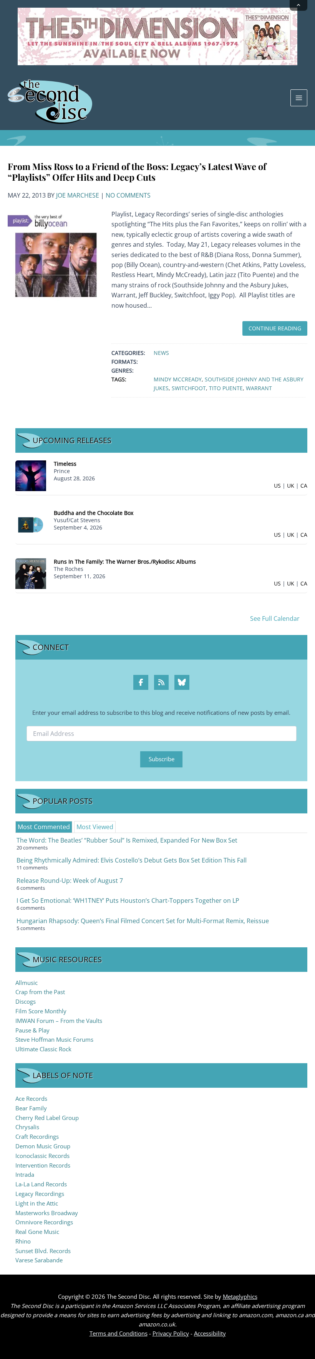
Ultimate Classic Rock (43, 1049)
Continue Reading (275, 328)
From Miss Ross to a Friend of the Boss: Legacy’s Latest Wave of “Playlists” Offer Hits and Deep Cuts (137, 171)
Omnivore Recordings (44, 1222)
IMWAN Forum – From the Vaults (58, 1020)
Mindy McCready (178, 379)
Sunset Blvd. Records (43, 1251)
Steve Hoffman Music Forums (54, 1039)
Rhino (23, 1241)
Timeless (65, 463)
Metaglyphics (240, 1296)
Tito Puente (226, 388)
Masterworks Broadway (46, 1213)
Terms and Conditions (119, 1333)
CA (303, 485)
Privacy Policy (171, 1333)
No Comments (128, 195)
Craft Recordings (37, 1136)
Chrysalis (27, 1127)
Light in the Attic (36, 1203)
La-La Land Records (41, 1184)
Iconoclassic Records (42, 1155)
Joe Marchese (77, 195)
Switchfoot (189, 388)
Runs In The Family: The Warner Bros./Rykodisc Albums (125, 561)
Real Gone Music (37, 1231)
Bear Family (31, 1108)
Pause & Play (32, 1030)
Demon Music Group (42, 1146)
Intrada (24, 1174)
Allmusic (26, 982)
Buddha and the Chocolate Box (93, 512)
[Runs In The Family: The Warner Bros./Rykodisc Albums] (30, 573)
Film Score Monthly (40, 1011)
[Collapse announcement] (298, 5)
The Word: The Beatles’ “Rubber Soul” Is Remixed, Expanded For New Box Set (127, 840)
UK (290, 485)
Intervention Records (42, 1165)
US (277, 485)
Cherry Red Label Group (47, 1118)
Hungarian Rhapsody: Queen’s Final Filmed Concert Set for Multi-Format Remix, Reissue (143, 921)
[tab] (43, 827)
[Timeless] (30, 475)
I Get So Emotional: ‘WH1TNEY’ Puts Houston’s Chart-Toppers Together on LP (128, 900)
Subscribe (161, 759)
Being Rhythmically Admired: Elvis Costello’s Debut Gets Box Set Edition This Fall (132, 860)
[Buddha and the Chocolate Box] (30, 524)
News (161, 352)
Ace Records (31, 1098)
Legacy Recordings (39, 1193)
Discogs (25, 1001)
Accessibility (210, 1333)
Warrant (259, 388)
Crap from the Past (40, 992)
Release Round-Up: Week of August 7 (70, 880)
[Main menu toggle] (298, 97)
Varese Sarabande (39, 1260)
